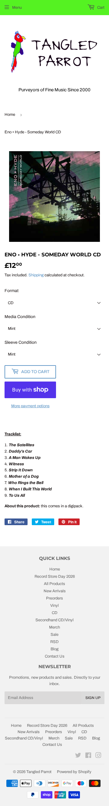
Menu (17, 7)
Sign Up (93, 698)
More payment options (30, 406)
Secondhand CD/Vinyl (54, 620)
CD (55, 613)
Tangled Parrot (38, 772)
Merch (54, 627)
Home (10, 114)
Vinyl (54, 605)
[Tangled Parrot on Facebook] (88, 756)
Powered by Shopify (74, 772)
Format (11, 290)
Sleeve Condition (21, 342)
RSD (54, 642)
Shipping (36, 275)
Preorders (54, 598)
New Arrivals (55, 591)
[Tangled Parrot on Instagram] (98, 756)
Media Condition (20, 316)
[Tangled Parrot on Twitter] (78, 756)
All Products (54, 584)
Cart (100, 7)
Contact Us (54, 656)
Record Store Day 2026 (55, 576)
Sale (54, 634)
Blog (54, 649)
